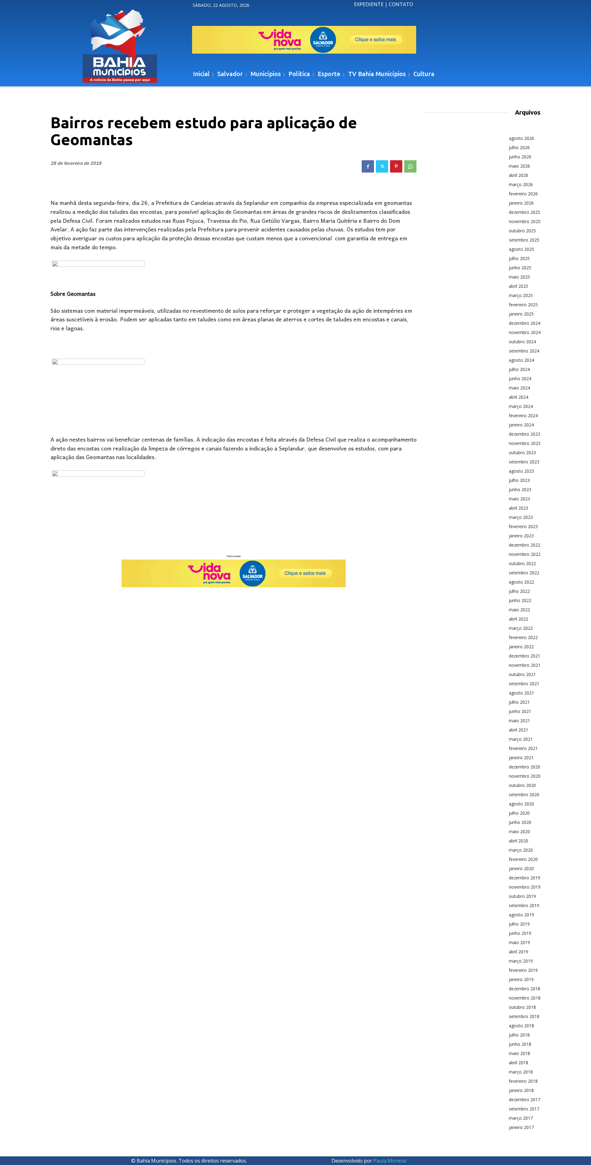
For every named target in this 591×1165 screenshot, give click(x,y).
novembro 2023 (525, 443)
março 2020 (521, 850)
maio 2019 (519, 942)
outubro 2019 (522, 896)
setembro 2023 (524, 462)
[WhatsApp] (410, 166)
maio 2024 (519, 388)
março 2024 (521, 406)
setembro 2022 (524, 573)
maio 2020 (519, 831)
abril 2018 (518, 1062)
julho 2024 (519, 369)
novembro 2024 (525, 332)
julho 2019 (519, 924)
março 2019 (521, 961)
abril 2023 (518, 508)
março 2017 (521, 1118)
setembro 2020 (524, 794)
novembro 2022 (525, 554)
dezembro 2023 (524, 434)
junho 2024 (520, 378)
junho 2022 (520, 600)
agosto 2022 (521, 582)
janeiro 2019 (521, 979)
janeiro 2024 (521, 425)
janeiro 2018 (521, 1090)
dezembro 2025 (524, 212)
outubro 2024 (522, 341)
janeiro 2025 (521, 314)
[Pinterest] (396, 166)
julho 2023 (519, 480)
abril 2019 (518, 952)
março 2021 (521, 739)
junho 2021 (520, 711)
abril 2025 (518, 286)
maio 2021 (519, 720)
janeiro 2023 (521, 536)
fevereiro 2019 (523, 970)
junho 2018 (520, 1044)
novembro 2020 (525, 776)
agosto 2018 (521, 1026)
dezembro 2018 (524, 989)
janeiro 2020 (521, 868)
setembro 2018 (524, 1016)
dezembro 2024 (524, 323)
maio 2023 (519, 499)
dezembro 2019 (524, 878)
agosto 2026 (521, 138)
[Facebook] (368, 166)
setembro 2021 (524, 683)
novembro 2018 (525, 998)
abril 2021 (518, 730)
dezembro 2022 (524, 545)
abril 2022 (518, 619)
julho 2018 (519, 1035)
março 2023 (521, 517)
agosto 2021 (521, 693)
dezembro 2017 (524, 1099)
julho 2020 (519, 813)
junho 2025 (520, 268)
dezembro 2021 (524, 656)
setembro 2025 (524, 240)
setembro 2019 (524, 905)
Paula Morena (389, 1160)
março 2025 (521, 295)
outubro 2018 (522, 1007)
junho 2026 (520, 157)
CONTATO (401, 4)
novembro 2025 (525, 221)
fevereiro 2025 (523, 305)
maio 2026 (519, 166)
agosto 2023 (521, 471)
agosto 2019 (521, 915)
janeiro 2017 (521, 1127)
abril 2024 (518, 397)
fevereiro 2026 (523, 194)
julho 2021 (519, 702)
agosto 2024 (521, 360)
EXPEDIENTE (369, 4)
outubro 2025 (522, 231)
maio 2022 (519, 610)
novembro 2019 (525, 887)
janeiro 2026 (521, 203)
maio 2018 (519, 1053)
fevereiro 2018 (523, 1081)
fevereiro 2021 (523, 748)
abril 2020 (518, 841)
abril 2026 (518, 175)
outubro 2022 (522, 563)
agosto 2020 (521, 804)
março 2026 (521, 184)
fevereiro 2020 (523, 859)
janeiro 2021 (521, 757)
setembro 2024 (524, 351)
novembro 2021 (525, 665)
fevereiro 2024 (523, 415)
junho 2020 (520, 822)
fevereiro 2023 (523, 526)
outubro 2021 (522, 674)
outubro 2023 (522, 452)
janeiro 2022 (521, 647)
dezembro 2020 (524, 767)
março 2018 (521, 1072)
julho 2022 (519, 591)
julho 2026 (519, 147)
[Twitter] (382, 166)
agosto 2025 (521, 249)
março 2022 (521, 628)
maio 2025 (519, 277)
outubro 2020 (522, 785)
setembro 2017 (524, 1109)
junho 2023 (520, 489)
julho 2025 (519, 258)
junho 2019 (520, 933)
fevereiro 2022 (523, 637)
